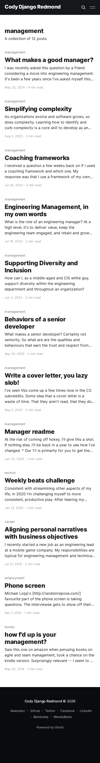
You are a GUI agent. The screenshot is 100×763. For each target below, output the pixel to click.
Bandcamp (40, 717)
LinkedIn (86, 711)
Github (35, 711)
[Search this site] (83, 7)
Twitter (50, 711)
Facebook (67, 711)
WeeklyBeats (62, 717)
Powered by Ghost (50, 727)
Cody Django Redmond (33, 6)
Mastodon (17, 711)
